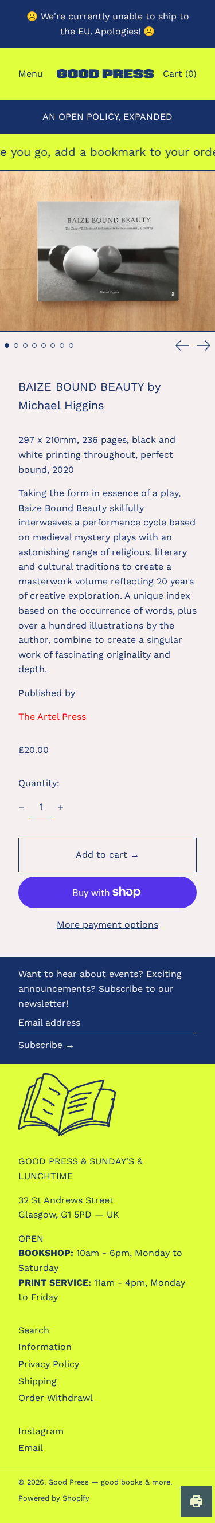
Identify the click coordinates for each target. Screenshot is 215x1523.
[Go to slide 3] (25, 345)
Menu (30, 73)
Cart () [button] (180, 73)
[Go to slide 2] (16, 345)
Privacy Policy (48, 1364)
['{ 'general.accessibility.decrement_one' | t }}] (22, 807)
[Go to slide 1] (7, 345)
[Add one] (61, 807)
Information (45, 1346)
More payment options (107, 924)
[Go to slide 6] (52, 345)
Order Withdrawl (55, 1397)
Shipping (37, 1381)
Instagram (41, 1431)
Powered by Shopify (53, 1498)
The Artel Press (52, 716)
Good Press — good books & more (109, 1482)
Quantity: (39, 783)
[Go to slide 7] (62, 345)
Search (33, 1330)
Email (30, 1447)
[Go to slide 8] (71, 345)
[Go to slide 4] (34, 345)
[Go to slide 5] (43, 345)
